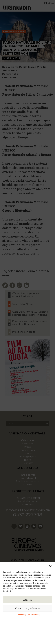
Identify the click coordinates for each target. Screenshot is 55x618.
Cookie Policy (20, 614)
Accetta (27, 599)
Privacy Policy (34, 614)
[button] (50, 566)
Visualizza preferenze (27, 608)
